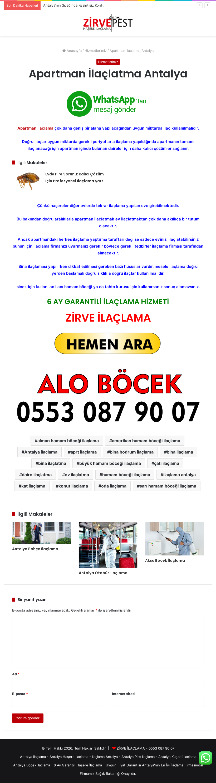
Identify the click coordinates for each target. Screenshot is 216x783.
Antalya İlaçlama (33, 757)
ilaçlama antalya (179, 474)
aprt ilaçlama (84, 452)
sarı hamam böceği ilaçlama (168, 486)
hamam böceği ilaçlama (126, 474)
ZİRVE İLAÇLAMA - (133, 748)
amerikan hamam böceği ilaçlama (146, 440)
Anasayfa (74, 50)
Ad (15, 674)
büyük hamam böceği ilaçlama (110, 463)
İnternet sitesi (123, 694)
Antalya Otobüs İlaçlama (103, 572)
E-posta (20, 694)
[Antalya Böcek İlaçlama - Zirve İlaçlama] (108, 23)
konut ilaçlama (73, 486)
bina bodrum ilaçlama (132, 452)
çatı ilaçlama (166, 463)
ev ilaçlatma (77, 474)
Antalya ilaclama (40, 452)
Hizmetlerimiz (96, 50)
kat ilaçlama (33, 486)
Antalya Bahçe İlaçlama (35, 548)
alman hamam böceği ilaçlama (68, 440)
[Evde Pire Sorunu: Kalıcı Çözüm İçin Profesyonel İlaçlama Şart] (26, 180)
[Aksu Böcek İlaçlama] (174, 538)
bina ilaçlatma (52, 463)
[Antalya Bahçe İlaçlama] (41, 533)
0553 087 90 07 (161, 748)
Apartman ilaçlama (35, 128)
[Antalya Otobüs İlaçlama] (108, 545)
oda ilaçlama (113, 486)
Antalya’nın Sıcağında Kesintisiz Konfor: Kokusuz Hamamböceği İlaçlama (101, 5)
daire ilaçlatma (37, 474)
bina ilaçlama (180, 452)
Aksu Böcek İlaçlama (165, 560)
